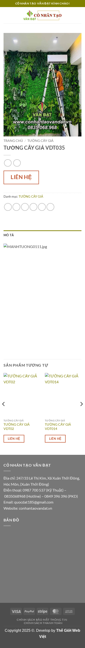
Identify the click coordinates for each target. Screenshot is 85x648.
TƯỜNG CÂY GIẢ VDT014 (58, 427)
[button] (6, 15)
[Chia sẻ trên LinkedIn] (50, 207)
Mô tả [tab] (9, 235)
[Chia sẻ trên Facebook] (16, 207)
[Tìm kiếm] (79, 15)
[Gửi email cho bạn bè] (33, 207)
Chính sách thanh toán (43, 623)
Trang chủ (13, 141)
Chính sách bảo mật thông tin (42, 619)
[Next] (81, 413)
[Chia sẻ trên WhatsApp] (8, 207)
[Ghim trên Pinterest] (42, 207)
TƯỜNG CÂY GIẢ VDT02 (17, 427)
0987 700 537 (34, 490)
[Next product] (7, 163)
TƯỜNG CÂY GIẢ (40, 141)
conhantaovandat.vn (35, 508)
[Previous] (4, 413)
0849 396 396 (55, 496)
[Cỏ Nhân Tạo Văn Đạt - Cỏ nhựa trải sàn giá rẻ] (42, 15)
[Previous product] (17, 163)
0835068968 (15, 496)
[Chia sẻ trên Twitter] (25, 207)
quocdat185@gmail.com (33, 502)
